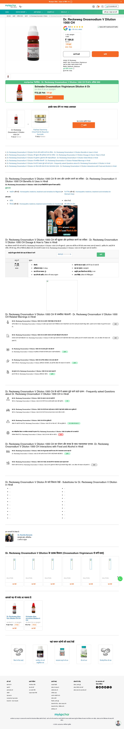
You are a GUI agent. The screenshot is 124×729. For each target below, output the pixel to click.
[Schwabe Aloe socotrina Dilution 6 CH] (33, 608)
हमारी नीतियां (32, 681)
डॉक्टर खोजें (53, 698)
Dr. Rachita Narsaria (25, 535)
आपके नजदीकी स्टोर (55, 695)
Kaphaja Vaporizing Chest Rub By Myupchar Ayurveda (40, 131)
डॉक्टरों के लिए (77, 681)
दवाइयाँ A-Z (50, 12)
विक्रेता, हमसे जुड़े (55, 701)
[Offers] (93, 6)
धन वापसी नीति (32, 690)
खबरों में (8, 687)
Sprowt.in (9, 695)
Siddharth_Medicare (74, 66)
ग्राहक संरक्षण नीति (33, 692)
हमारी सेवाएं (54, 681)
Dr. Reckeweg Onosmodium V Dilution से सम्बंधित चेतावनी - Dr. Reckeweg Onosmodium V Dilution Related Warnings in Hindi (48, 160)
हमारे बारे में (9, 684)
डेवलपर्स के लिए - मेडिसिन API (57, 706)
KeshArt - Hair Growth (12, 701)
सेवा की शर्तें (31, 687)
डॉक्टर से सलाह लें (55, 687)
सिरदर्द (11, 204)
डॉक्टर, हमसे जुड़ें (77, 684)
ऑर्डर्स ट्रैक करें (54, 690)
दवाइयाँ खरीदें (54, 684)
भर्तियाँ (8, 692)
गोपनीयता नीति (32, 684)
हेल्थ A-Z (64, 12)
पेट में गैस (66, 191)
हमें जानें (9, 681)
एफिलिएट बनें (54, 709)
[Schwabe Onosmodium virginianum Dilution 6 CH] (19, 93)
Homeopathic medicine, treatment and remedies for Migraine (40, 191)
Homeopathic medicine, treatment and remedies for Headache (41, 204)
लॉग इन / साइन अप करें (110, 12)
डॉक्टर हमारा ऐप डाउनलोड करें (80, 690)
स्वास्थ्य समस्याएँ (20, 12)
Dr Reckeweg (72, 60)
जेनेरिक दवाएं (54, 692)
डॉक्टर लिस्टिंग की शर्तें (78, 687)
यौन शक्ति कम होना (69, 204)
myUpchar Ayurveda (12, 698)
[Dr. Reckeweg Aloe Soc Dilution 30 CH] (14, 608)
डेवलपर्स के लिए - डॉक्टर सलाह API (58, 703)
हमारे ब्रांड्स (37, 12)
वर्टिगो (11, 200)
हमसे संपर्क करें (10, 690)
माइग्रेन (12, 191)
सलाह (7, 12)
